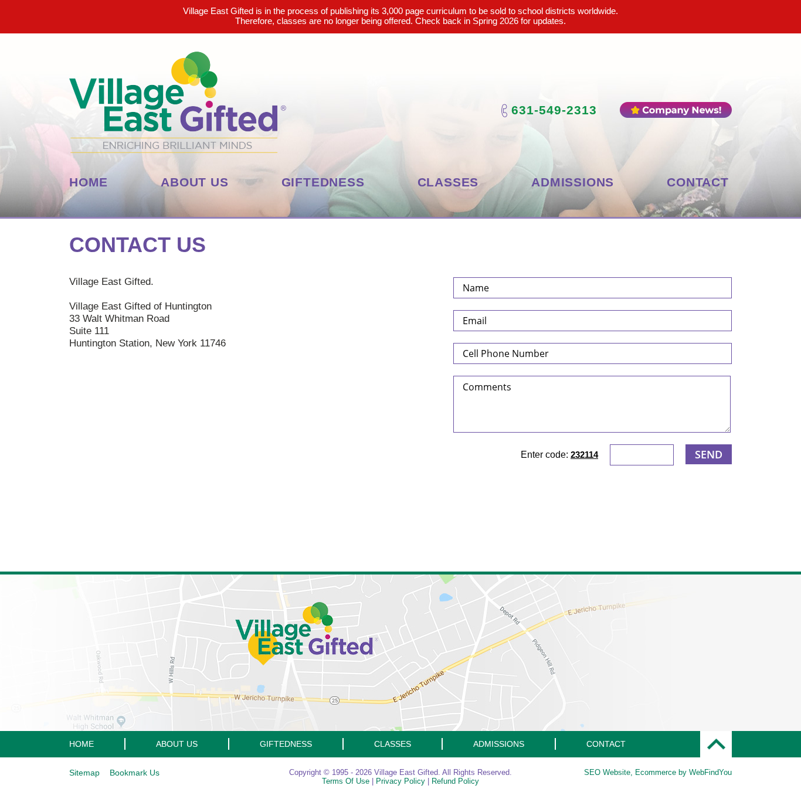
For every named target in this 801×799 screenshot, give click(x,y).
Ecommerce (655, 772)
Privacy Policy (400, 781)
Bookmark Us (134, 772)
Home (88, 182)
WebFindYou (710, 772)
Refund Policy (455, 781)
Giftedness (323, 182)
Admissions (572, 182)
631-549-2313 (554, 110)
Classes (448, 182)
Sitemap (84, 772)
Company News (676, 110)
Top (716, 744)
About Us (194, 182)
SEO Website (607, 772)
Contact (698, 182)
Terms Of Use (345, 781)
